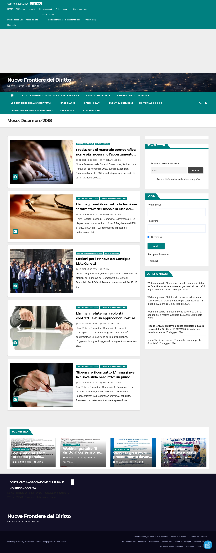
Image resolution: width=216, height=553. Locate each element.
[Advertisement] (108, 50)
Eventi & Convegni (121, 103)
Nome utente (154, 204)
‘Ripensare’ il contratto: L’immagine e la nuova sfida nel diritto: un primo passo (105, 377)
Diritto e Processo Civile (87, 198)
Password (153, 221)
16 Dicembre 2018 (88, 269)
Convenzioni (91, 110)
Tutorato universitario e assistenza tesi (63, 20)
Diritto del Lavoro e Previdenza (178, 445)
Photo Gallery (90, 20)
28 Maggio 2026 (74, 458)
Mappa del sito (31, 20)
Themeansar (61, 542)
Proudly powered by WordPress (21, 542)
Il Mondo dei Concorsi (132, 95)
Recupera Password (158, 254)
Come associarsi (80, 9)
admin (106, 269)
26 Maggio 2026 (174, 458)
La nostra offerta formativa (31, 110)
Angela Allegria (112, 160)
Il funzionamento (46, 9)
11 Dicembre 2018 (88, 324)
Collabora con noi (63, 9)
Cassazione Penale (85, 144)
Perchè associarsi (15, 20)
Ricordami (156, 237)
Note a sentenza (102, 144)
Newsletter (11, 25)
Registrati (153, 261)
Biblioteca (67, 110)
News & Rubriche (97, 95)
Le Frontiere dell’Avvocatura (31, 103)
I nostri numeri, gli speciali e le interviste (49, 95)
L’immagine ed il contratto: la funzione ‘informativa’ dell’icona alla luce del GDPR (106, 209)
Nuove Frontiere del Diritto (39, 80)
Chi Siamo (20, 9)
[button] (200, 103)
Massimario (68, 103)
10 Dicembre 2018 (88, 383)
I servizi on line (47, 14)
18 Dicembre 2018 (88, 215)
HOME (10, 9)
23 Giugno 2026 (23, 462)
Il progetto (31, 9)
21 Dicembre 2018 (88, 160)
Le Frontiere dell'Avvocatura (113, 198)
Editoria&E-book (150, 103)
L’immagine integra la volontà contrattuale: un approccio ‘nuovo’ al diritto (105, 318)
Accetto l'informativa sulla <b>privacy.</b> (178, 179)
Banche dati (92, 103)
